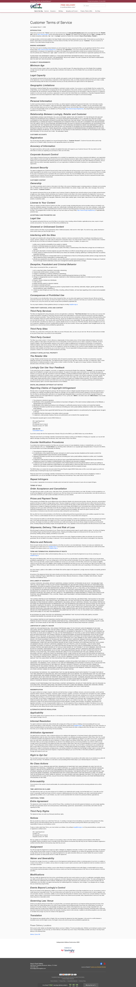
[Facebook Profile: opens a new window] (101, 964)
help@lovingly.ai (73, 304)
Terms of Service (54, 980)
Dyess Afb (37, 934)
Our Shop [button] (97, 11)
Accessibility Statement (72, 980)
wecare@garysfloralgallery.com (38, 968)
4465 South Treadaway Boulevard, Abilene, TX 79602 (43, 965)
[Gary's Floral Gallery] (41, 6)
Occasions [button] (53, 11)
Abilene (32, 934)
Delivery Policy (82, 980)
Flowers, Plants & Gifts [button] (86, 11)
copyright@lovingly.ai (38, 430)
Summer (46, 11)
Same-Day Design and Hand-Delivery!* (40, 1)
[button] (132, 980)
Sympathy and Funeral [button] (72, 11)
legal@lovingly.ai (78, 725)
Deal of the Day (38, 11)
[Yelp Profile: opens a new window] (105, 964)
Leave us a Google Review (98, 967)
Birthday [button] (61, 11)
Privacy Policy (62, 980)
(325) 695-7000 (34, 967)
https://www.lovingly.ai (43, 34)
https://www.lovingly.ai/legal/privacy (47, 49)
